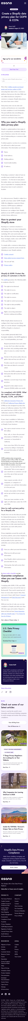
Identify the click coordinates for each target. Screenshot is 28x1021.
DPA (16, 947)
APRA (16, 954)
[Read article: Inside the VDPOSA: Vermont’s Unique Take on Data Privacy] (14, 823)
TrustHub (3, 922)
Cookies (17, 944)
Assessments (4, 917)
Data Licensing (18, 906)
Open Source (4, 984)
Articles (3, 947)
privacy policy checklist (9, 573)
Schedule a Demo (5, 970)
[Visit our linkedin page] (6, 994)
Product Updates (5, 973)
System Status (5, 982)
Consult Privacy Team (6, 931)
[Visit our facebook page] (9, 994)
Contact (17, 903)
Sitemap (3, 987)
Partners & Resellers (20, 911)
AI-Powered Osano (6, 936)
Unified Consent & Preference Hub (6, 904)
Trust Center (18, 956)
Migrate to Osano (5, 944)
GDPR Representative (7, 926)
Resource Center (5, 954)
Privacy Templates (6, 924)
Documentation (5, 975)
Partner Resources (19, 913)
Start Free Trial (14, 69)
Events (3, 956)
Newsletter (4, 959)
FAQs (2, 966)
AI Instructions (5, 989)
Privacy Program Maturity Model (5, 962)
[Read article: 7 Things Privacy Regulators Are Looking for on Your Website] (14, 750)
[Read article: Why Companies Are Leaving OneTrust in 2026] (14, 789)
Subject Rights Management (5, 909)
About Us (17, 899)
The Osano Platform (6, 899)
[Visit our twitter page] (2, 994)
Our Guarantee (19, 908)
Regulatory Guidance (6, 929)
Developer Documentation (5, 978)
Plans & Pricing (5, 968)
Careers (17, 901)
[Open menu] (25, 3)
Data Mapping (5, 912)
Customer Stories (5, 952)
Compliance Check (6, 919)
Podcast (3, 949)
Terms (16, 952)
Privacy (17, 949)
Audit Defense (5, 934)
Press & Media (18, 916)
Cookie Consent (5, 901)
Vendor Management (6, 914)
